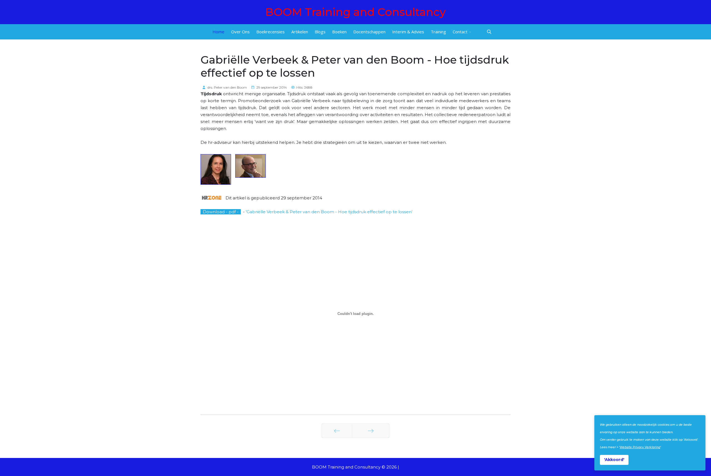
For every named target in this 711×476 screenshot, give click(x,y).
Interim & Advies (408, 31)
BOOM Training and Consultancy (355, 12)
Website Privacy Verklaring (640, 447)
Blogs (320, 31)
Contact (460, 31)
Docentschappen (369, 31)
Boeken (339, 31)
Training (438, 31)
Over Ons (240, 31)
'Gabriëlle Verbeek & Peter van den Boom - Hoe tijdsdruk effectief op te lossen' (329, 211)
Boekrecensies (270, 31)
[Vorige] (337, 431)
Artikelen (299, 31)
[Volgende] (370, 431)
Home (218, 31)
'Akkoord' (614, 459)
